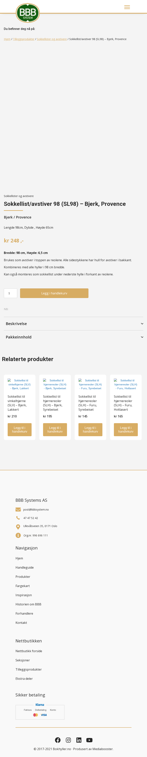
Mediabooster (102, 749)
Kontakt (21, 623)
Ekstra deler (24, 679)
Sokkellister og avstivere (52, 39)
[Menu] (127, 7)
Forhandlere (24, 613)
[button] (73, 323)
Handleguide (25, 567)
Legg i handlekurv (54, 293)
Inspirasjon (24, 595)
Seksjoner (23, 660)
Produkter (23, 577)
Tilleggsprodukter (23, 39)
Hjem (7, 39)
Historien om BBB (28, 604)
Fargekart (23, 586)
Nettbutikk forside (29, 651)
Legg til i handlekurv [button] (19, 429)
